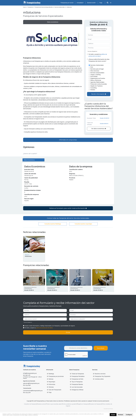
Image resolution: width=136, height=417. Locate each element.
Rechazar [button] (120, 414)
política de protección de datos (44, 327)
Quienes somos (41, 404)
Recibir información (98, 94)
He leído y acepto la (98, 55)
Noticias (51, 379)
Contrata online (99, 379)
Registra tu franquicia (83, 404)
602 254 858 (27, 385)
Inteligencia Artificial (77, 389)
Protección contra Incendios (98, 84)
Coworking (93, 88)
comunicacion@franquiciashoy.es (33, 390)
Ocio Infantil (93, 76)
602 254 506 (27, 392)
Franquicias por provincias (56, 376)
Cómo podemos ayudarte (69, 404)
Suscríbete (100, 348)
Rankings (51, 373)
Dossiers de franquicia (95, 404)
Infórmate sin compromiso (68, 140)
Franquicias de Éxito (77, 379)
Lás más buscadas (77, 387)
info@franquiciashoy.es (30, 373)
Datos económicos (52, 22)
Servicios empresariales (97, 72)
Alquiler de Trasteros (96, 86)
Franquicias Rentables (78, 376)
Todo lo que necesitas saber (54, 404)
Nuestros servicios (100, 373)
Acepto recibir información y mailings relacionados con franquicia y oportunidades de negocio (50, 325)
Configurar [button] (129, 414)
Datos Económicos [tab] (29, 160)
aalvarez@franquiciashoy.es (31, 383)
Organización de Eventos (97, 78)
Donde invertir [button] (91, 2)
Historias (51, 387)
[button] (80, 39)
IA (110, 2)
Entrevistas (52, 384)
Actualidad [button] (80, 2)
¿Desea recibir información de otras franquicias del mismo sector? (99, 60)
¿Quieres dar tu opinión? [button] (30, 153)
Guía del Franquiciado (55, 389)
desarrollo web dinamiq (108, 408)
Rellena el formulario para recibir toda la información (67, 208)
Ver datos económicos (98, 128)
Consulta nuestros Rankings (52, 224)
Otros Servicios (94, 71)
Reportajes (52, 381)
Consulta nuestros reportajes (83, 224)
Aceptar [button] (113, 414)
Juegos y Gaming (95, 74)
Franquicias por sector (67, 2)
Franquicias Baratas (77, 384)
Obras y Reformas (95, 80)
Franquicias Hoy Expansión (102, 376)
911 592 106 (26, 375)
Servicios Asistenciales (97, 65)
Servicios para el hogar (97, 69)
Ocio (91, 67)
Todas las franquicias (78, 373)
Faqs (100, 2)
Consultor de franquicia (30, 404)
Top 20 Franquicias (77, 381)
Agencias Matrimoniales (97, 82)
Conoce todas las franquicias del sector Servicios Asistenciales (68, 218)
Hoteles (92, 89)
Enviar (68, 332)
